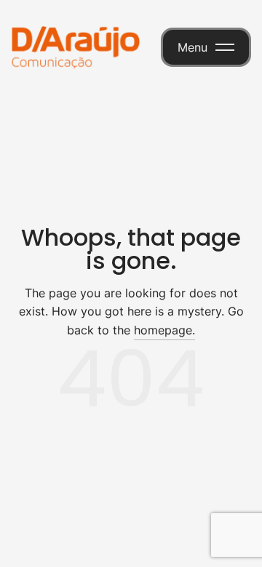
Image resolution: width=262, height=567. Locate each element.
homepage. (164, 330)
